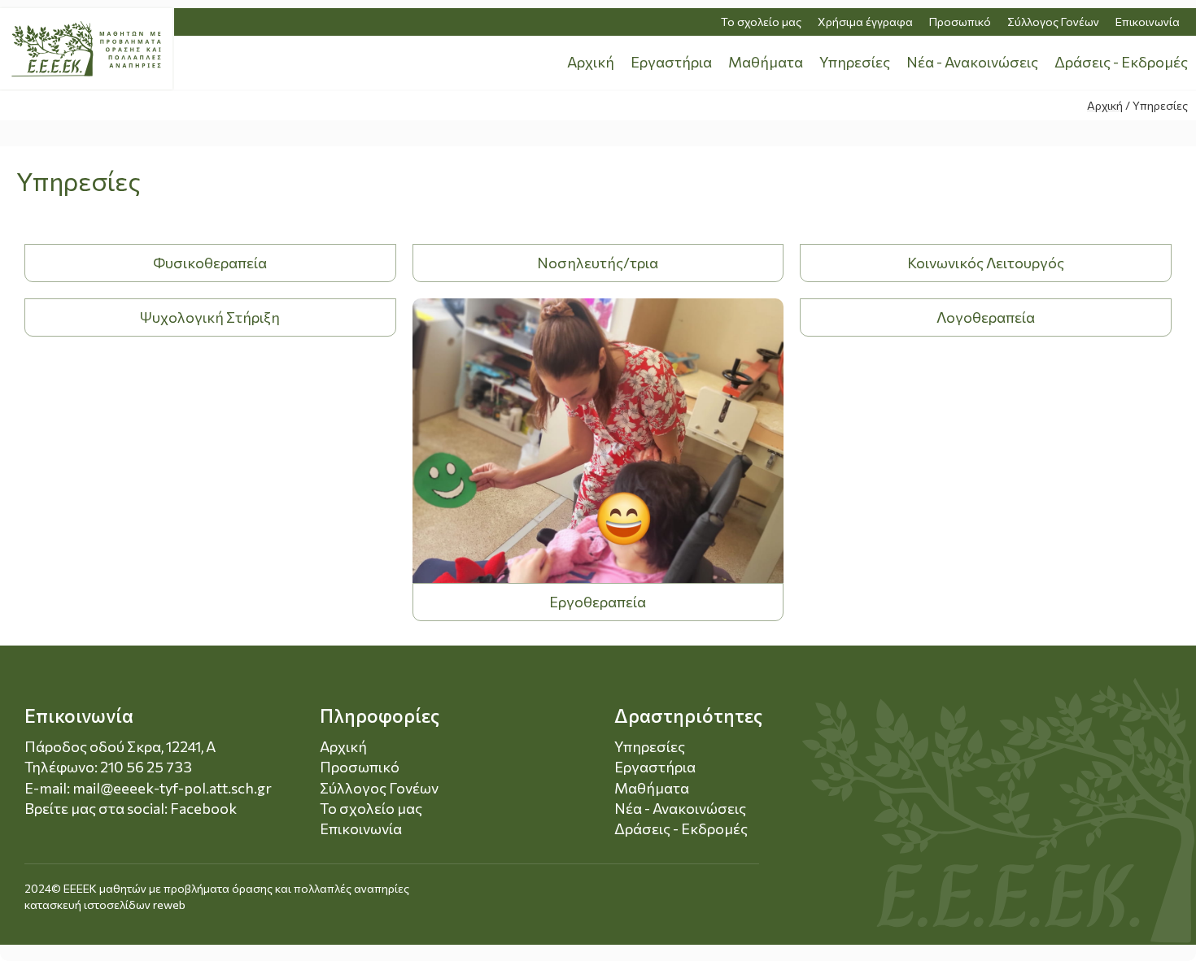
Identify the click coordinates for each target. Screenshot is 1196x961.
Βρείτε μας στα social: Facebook (130, 808)
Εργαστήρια (671, 62)
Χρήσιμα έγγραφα (865, 21)
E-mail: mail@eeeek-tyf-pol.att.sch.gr (148, 788)
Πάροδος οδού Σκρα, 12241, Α (120, 746)
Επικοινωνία (1147, 21)
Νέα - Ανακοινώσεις (972, 62)
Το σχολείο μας (761, 21)
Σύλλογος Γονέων (1053, 21)
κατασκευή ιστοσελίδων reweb (105, 904)
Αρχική (590, 62)
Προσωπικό (960, 21)
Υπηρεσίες (854, 62)
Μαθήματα (765, 62)
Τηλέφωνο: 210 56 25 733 (108, 767)
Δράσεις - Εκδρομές (1121, 62)
